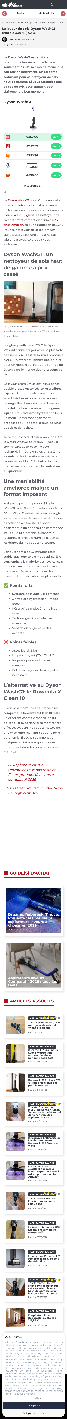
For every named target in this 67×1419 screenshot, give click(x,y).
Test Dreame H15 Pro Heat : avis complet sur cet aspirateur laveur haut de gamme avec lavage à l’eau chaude (43, 1288)
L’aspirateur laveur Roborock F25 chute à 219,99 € (42, 1318)
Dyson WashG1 (18, 200)
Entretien (18, 22)
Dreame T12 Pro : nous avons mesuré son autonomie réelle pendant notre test (43, 1054)
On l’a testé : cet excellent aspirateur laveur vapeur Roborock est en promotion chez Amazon (44, 1171)
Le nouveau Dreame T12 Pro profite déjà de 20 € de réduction (44, 1259)
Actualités (46, 13)
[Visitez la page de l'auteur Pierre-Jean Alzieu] (4, 41)
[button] (50, 4)
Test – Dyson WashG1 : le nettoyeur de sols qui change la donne (44, 1025)
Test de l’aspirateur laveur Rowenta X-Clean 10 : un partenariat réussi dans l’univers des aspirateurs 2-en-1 (44, 1112)
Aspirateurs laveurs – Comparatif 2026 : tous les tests (32, 981)
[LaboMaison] (12, 4)
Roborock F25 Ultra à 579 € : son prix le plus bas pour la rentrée (44, 1083)
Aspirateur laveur (37, 22)
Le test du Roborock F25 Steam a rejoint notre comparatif (44, 1230)
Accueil (6, 22)
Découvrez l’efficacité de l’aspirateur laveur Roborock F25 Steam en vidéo (44, 1142)
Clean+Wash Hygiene (19, 215)
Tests (20, 13)
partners (23, 1342)
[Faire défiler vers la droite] (63, 13)
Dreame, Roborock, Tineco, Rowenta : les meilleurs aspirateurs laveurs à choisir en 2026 (33, 920)
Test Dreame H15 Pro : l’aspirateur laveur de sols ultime (42, 1201)
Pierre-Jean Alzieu (24, 39)
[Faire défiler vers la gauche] (4, 13)
